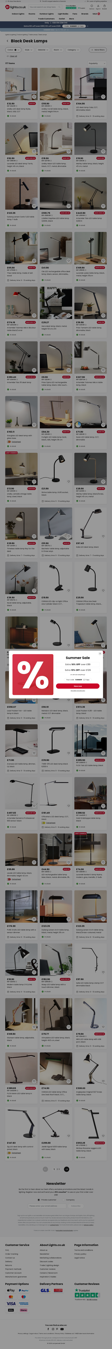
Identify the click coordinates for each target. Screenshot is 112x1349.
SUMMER (77, 680)
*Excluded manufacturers (78, 691)
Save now (78, 686)
